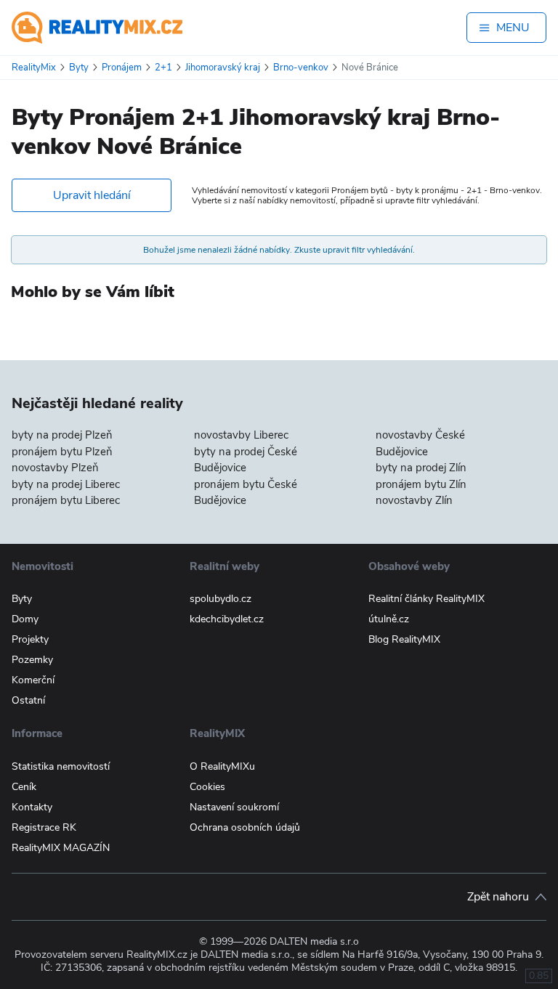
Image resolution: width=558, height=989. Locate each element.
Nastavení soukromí (234, 807)
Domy (25, 619)
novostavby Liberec (241, 435)
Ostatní (28, 700)
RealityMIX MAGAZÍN (61, 848)
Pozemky (32, 660)
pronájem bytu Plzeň (62, 451)
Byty (22, 599)
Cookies (207, 787)
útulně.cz (388, 619)
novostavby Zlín (414, 500)
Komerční (33, 680)
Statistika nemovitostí (61, 766)
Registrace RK (44, 827)
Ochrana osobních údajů (245, 827)
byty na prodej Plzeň (62, 435)
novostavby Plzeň (55, 467)
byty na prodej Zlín (421, 467)
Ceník (24, 787)
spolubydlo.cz (220, 599)
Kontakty (32, 807)
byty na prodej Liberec (66, 484)
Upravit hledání (92, 195)
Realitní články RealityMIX (426, 599)
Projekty (30, 639)
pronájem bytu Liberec (66, 500)
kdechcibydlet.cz (227, 619)
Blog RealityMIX (404, 639)
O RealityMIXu (222, 766)
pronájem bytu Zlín (421, 484)
